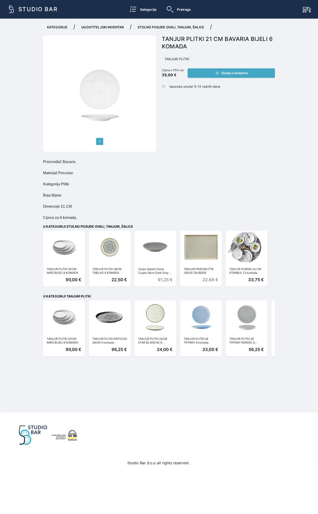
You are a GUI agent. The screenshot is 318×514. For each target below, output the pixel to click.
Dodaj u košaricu (234, 73)
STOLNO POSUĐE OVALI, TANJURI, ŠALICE (171, 27)
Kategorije (57, 27)
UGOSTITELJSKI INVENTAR (102, 27)
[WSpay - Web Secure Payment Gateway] (64, 435)
